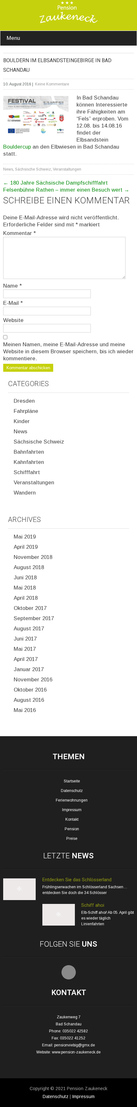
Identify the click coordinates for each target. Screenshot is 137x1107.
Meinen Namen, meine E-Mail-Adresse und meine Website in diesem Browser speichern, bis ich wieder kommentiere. (68, 351)
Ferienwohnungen (72, 800)
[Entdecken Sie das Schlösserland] (19, 899)
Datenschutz (72, 790)
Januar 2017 (29, 669)
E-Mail (13, 303)
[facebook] (68, 972)
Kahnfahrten (29, 462)
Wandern (25, 493)
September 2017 (34, 618)
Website (13, 320)
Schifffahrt (27, 472)
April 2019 (26, 547)
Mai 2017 (25, 649)
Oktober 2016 (30, 690)
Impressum (72, 810)
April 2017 (26, 659)
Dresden (24, 401)
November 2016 (33, 680)
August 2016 (29, 700)
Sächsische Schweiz (33, 169)
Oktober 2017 (30, 608)
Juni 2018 (25, 578)
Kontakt (71, 819)
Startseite (72, 781)
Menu (13, 38)
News (8, 169)
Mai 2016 (25, 710)
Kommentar (19, 233)
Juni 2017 (25, 639)
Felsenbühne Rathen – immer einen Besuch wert (66, 190)
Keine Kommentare (52, 84)
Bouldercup (17, 147)
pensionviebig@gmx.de (74, 1045)
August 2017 (29, 629)
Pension (72, 829)
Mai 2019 (25, 537)
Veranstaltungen (67, 169)
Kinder (22, 421)
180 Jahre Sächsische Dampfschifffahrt (55, 183)
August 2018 (29, 567)
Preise (71, 838)
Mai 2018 (25, 588)
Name (12, 286)
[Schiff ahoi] (58, 924)
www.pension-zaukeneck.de (76, 1052)
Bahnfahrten (29, 452)
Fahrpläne (26, 411)
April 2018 (26, 598)
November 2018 (33, 557)
